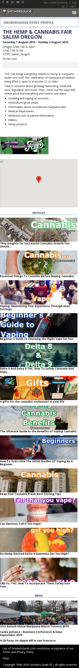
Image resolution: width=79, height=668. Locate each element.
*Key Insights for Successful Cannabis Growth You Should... (34, 244)
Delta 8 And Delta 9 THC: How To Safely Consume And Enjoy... (37, 370)
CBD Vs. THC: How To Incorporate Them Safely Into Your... (35, 585)
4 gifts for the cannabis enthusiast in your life (32, 401)
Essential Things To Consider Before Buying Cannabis (37, 276)
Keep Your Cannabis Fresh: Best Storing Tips (30, 494)
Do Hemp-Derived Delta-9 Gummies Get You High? (34, 553)
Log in (72, 6)
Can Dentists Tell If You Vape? (20, 524)
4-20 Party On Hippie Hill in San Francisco (28, 640)
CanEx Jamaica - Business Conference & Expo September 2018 (31, 633)
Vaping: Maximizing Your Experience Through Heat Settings (35, 307)
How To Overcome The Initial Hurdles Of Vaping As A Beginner (36, 462)
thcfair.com (10, 59)
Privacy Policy (25, 652)
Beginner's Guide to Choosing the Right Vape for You (36, 339)
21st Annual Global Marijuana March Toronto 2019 (34, 626)
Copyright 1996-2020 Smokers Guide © (27, 664)
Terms (6, 652)
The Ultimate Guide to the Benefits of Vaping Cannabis (38, 431)
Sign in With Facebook (56, 2)
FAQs (5, 658)
